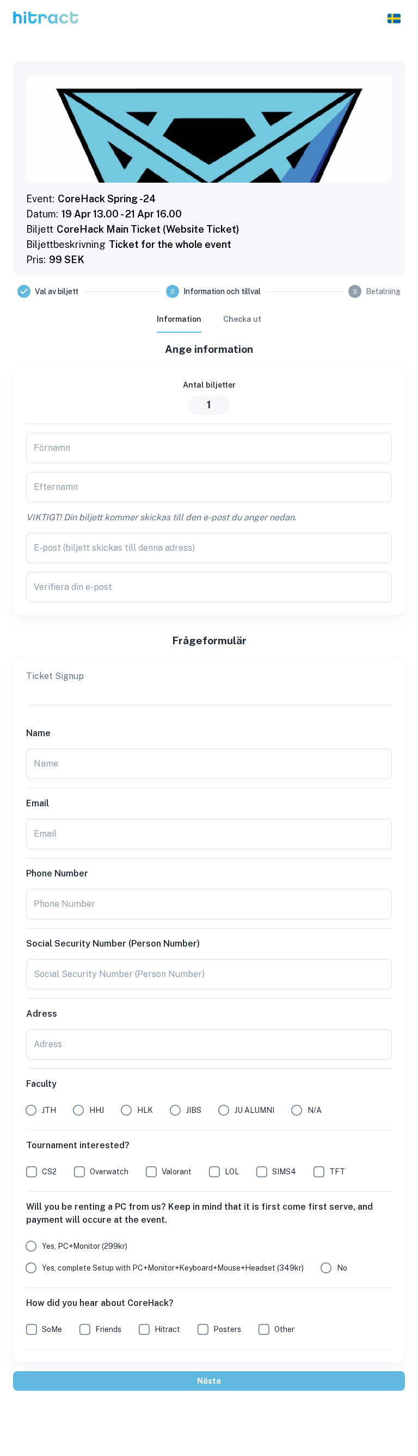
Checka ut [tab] (242, 319)
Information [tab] (179, 319)
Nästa (209, 1381)
